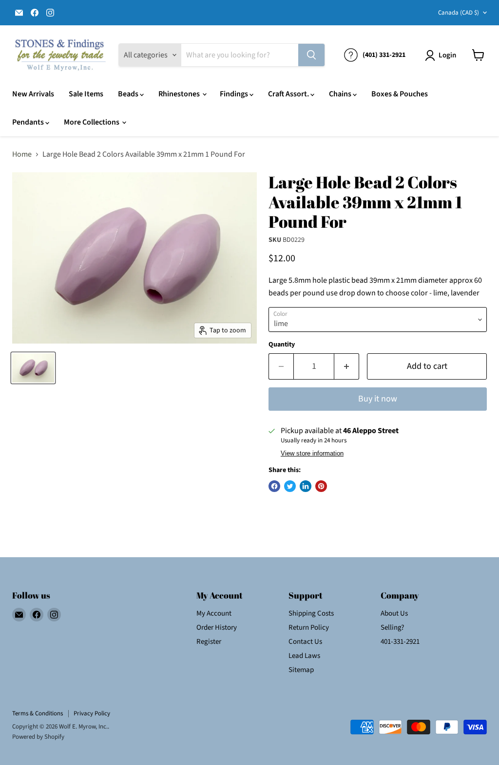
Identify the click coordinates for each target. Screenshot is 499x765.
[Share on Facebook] (274, 486)
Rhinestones (179, 94)
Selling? (392, 627)
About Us (394, 613)
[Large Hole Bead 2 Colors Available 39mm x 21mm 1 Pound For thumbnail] (33, 367)
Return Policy (308, 627)
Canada (458, 12)
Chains (341, 94)
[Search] (311, 55)
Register (208, 642)
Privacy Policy (92, 713)
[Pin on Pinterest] (321, 486)
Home (22, 154)
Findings (235, 94)
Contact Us (305, 642)
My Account (213, 613)
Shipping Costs (311, 613)
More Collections (92, 122)
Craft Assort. (289, 94)
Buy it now (377, 399)
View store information (312, 453)
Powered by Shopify (38, 736)
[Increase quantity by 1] (346, 366)
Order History (216, 627)
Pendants (28, 122)
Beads (129, 94)
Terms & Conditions (37, 713)
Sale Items (86, 94)
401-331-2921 (400, 642)
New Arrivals (33, 94)
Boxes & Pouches (399, 94)
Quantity (282, 344)
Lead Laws (304, 656)
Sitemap (301, 670)
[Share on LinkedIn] (305, 486)
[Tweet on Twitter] (290, 486)
